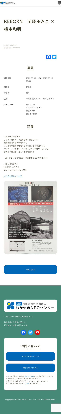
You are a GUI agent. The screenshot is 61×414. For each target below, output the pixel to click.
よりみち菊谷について (13, 176)
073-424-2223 (29, 376)
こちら (27, 383)
